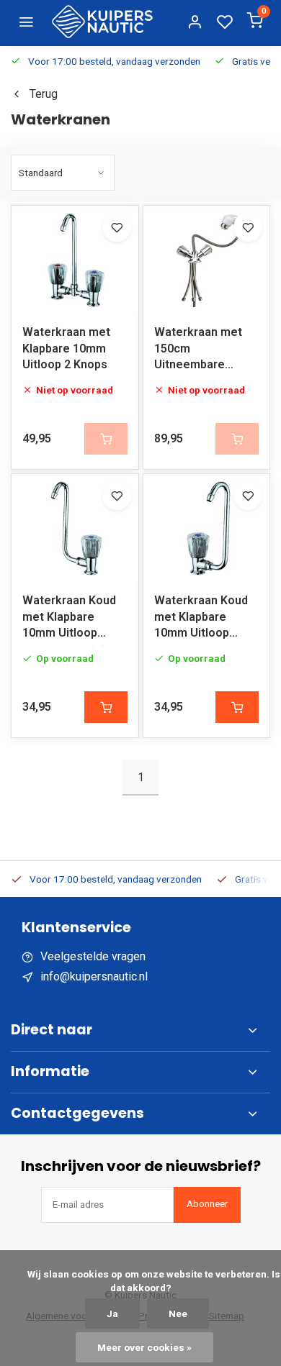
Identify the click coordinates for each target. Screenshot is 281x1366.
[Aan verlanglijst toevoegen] (116, 227)
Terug (44, 94)
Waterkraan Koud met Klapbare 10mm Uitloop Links (201, 619)
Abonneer (207, 1203)
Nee (178, 1313)
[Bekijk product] (106, 707)
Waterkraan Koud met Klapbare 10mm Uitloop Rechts (69, 619)
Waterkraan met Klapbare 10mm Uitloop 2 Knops (66, 348)
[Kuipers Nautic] (102, 21)
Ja (112, 1313)
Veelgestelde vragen (93, 956)
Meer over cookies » (144, 1347)
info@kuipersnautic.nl (94, 976)
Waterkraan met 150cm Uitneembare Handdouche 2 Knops (198, 350)
